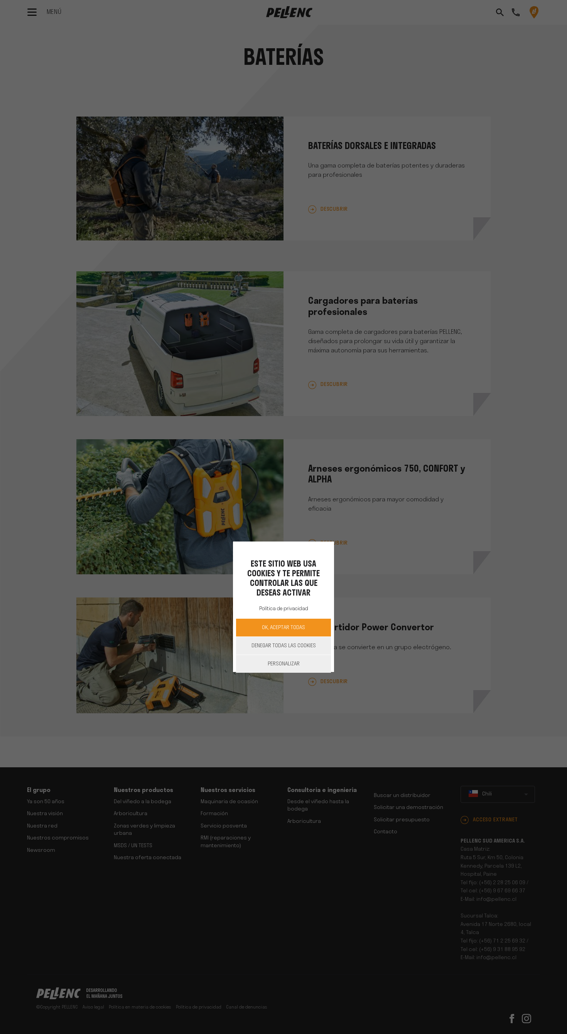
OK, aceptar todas (283, 628)
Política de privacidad (283, 608)
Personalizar (284, 664)
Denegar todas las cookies (283, 646)
